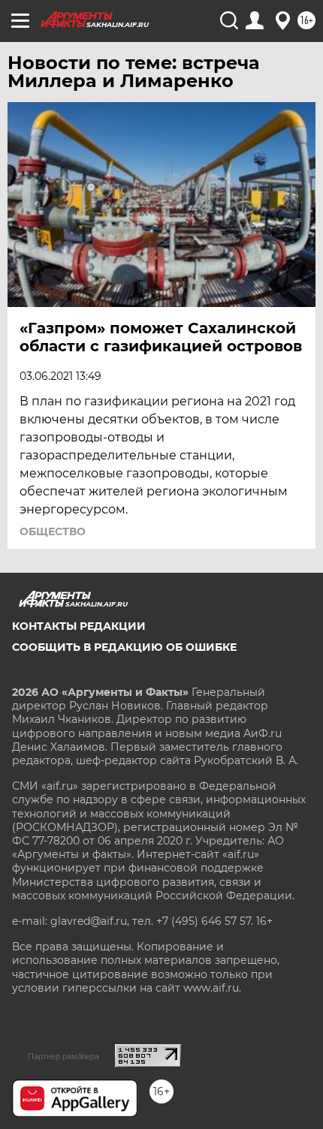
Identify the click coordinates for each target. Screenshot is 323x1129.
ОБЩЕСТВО (53, 531)
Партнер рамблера (63, 1056)
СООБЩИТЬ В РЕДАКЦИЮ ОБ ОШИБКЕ (124, 647)
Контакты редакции (79, 626)
